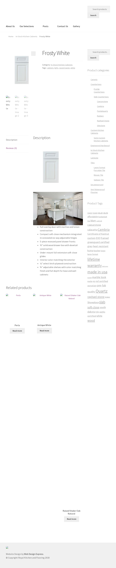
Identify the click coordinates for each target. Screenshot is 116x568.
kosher (97, 250)
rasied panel (64, 68)
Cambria (100, 106)
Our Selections (27, 26)
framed (105, 238)
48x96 (105, 213)
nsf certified (102, 281)
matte (90, 281)
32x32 (89, 213)
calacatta (92, 229)
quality (91, 291)
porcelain (92, 285)
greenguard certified (98, 242)
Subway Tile (99, 180)
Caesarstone (102, 101)
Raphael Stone (103, 120)
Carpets (94, 79)
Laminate (94, 158)
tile (97, 311)
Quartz (102, 291)
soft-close (93, 307)
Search (93, 15)
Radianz (100, 116)
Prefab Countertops (99, 90)
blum (93, 220)
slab (102, 302)
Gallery (76, 26)
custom (91, 238)
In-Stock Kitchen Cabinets (26, 36)
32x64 (95, 213)
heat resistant (100, 246)
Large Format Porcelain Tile (99, 169)
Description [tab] (11, 139)
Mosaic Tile (98, 175)
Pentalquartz (102, 111)
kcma (90, 250)
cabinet (50, 68)
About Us (10, 26)
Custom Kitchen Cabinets (97, 131)
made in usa (97, 271)
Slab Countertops (101, 97)
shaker (107, 297)
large (103, 250)
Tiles (93, 162)
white (72, 68)
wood (91, 320)
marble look (99, 277)
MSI (94, 281)
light (56, 68)
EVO (98, 238)
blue (88, 221)
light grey (105, 266)
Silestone (101, 125)
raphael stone (96, 297)
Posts (45, 26)
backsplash (102, 217)
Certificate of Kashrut (98, 233)
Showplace (93, 302)
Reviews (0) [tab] (11, 148)
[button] (33, 53)
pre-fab (101, 285)
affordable (92, 216)
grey (90, 246)
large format (92, 254)
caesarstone (94, 224)
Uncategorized (97, 184)
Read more (17, 330)
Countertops (96, 84)
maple (89, 278)
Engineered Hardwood (100, 145)
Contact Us (62, 26)
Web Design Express (33, 554)
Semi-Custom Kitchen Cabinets (101, 139)
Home (10, 36)
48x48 (100, 213)
